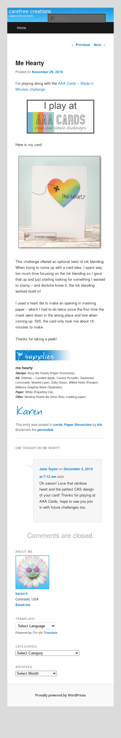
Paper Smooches (78, 424)
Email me (22, 604)
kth (99, 424)
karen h (21, 593)
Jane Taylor (48, 468)
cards (57, 424)
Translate (50, 632)
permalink (45, 429)
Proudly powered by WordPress (60, 695)
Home (21, 27)
